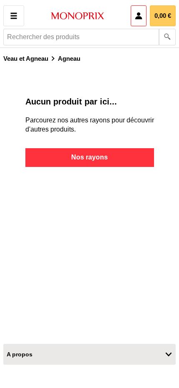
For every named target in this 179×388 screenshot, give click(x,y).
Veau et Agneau (25, 58)
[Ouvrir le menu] (13, 15)
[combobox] (89, 37)
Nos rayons (89, 157)
